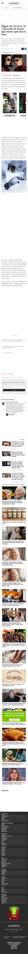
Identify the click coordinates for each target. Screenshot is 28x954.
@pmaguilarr (17, 75)
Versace (10, 373)
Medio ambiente (4, 858)
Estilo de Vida (4, 901)
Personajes (3, 899)
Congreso (3, 850)
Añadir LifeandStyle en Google (9, 52)
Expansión (4, 834)
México (2, 849)
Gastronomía (4, 895)
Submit (14, 390)
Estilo (7, 7)
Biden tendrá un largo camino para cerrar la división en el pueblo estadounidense (14, 340)
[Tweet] (23, 49)
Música (2, 819)
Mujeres (3, 843)
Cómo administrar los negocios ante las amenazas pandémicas (13, 347)
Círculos (3, 880)
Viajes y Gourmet (4, 820)
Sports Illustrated (7, 823)
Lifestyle (3, 830)
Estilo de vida (4, 892)
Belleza (3, 882)
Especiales (3, 874)
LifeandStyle (4, 844)
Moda (2, 881)
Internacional (4, 838)
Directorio (14, 948)
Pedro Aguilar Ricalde (12, 402)
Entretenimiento (17, 7)
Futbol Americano (5, 826)
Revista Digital (4, 831)
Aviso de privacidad (14, 944)
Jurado (2, 902)
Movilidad (3, 862)
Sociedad (3, 855)
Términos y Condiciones (14, 942)
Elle (2, 887)
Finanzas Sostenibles (5, 863)
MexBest (3, 894)
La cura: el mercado (7, 352)
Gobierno (3, 848)
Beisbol (3, 825)
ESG (2, 842)
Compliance (14, 945)
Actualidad (3, 870)
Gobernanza (4, 861)
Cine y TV (3, 818)
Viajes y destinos (4, 898)
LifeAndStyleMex (17, 931)
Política (3, 847)
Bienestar (3, 900)
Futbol (3, 824)
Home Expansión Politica (6, 836)
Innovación (3, 864)
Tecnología (3, 839)
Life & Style (4, 813)
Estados (3, 852)
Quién (3, 876)
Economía (3, 837)
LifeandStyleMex (11, 931)
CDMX (2, 851)
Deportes (3, 817)
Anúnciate (14, 947)
